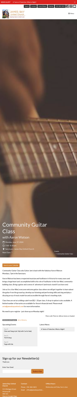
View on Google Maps (9, 396)
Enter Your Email (7, 367)
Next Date (6, 252)
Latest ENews (42, 6)
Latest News (45, 324)
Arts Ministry (22, 320)
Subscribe (37, 371)
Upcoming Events (9, 324)
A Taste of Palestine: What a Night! (24, 2)
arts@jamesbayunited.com (12, 306)
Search (27, 6)
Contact (33, 6)
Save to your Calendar (11, 265)
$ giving (51, 6)
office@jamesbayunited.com (35, 390)
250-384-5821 (60, 6)
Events (56, 251)
